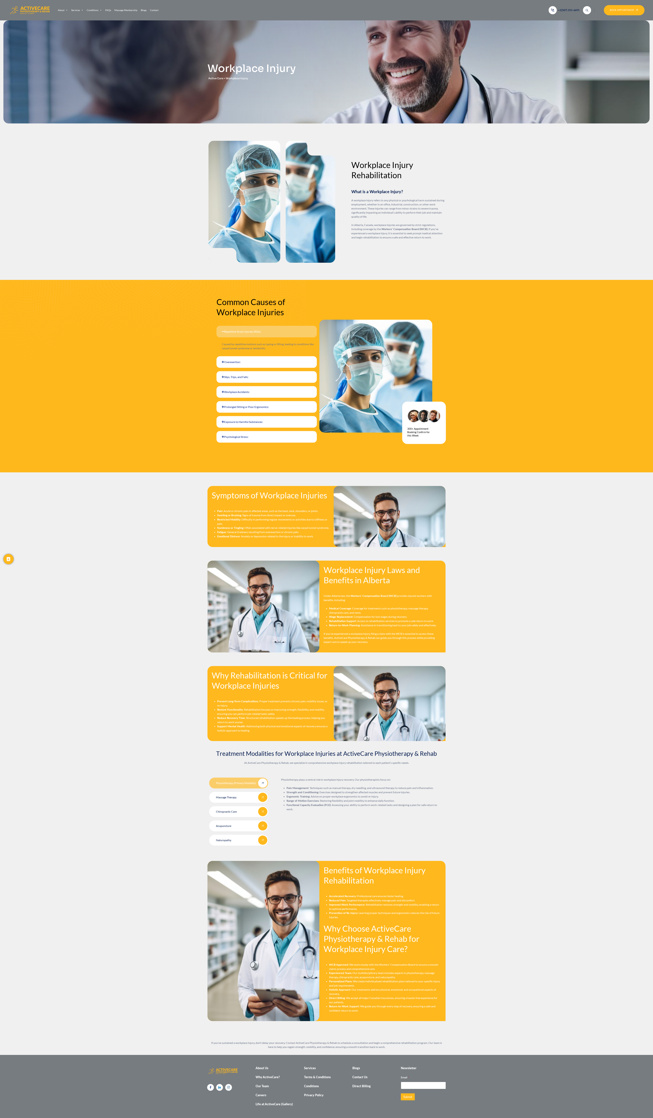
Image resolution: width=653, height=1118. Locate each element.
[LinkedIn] (219, 1087)
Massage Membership (125, 10)
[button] (266, 331)
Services (75, 10)
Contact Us (359, 1077)
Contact (154, 10)
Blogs (144, 10)
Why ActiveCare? (268, 1077)
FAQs (108, 10)
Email (405, 1077)
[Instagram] (228, 1087)
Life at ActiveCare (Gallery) (274, 1104)
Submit (407, 1097)
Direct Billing (361, 1086)
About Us (262, 1068)
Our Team (262, 1086)
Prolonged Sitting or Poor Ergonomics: (246, 406)
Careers (261, 1095)
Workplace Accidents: (237, 391)
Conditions (92, 10)
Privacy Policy (314, 1095)
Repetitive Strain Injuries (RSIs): (242, 331)
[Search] (587, 10)
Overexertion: (232, 362)
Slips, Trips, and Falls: (236, 377)
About (61, 10)
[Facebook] (210, 1087)
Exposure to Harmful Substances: (243, 421)
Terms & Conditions (317, 1077)
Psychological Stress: (236, 436)
